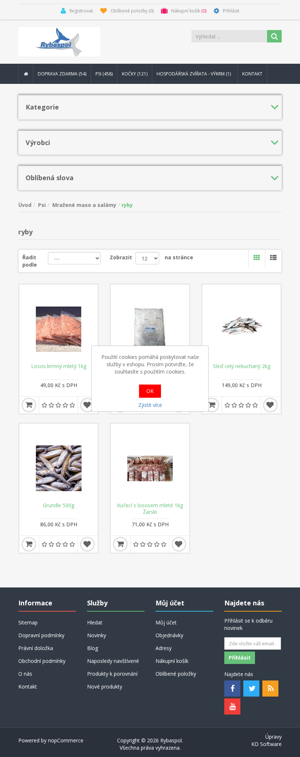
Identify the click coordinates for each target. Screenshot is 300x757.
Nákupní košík (171, 660)
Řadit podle (29, 261)
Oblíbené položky (175, 673)
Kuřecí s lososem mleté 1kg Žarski (150, 508)
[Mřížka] (256, 258)
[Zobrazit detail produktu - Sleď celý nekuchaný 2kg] (241, 323)
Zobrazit (121, 257)
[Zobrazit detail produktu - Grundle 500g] (58, 462)
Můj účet (166, 622)
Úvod (24, 204)
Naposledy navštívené (113, 660)
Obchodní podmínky (41, 660)
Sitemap (28, 622)
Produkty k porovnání (112, 673)
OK (150, 390)
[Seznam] (273, 258)
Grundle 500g (58, 505)
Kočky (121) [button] (134, 74)
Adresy (163, 648)
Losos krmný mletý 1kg (58, 366)
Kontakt (252, 74)
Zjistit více (150, 404)
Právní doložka (35, 648)
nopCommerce (65, 740)
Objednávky (169, 635)
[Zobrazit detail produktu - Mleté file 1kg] (150, 323)
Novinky (96, 635)
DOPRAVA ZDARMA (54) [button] (62, 74)
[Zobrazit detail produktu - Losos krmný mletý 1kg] (58, 323)
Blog (92, 648)
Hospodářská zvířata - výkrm (194, 74)
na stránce (179, 257)
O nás (25, 673)
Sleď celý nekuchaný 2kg (241, 366)
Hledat (94, 622)
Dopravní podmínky (41, 635)
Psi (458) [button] (104, 74)
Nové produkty (104, 686)
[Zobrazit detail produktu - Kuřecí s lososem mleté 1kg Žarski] (150, 462)
